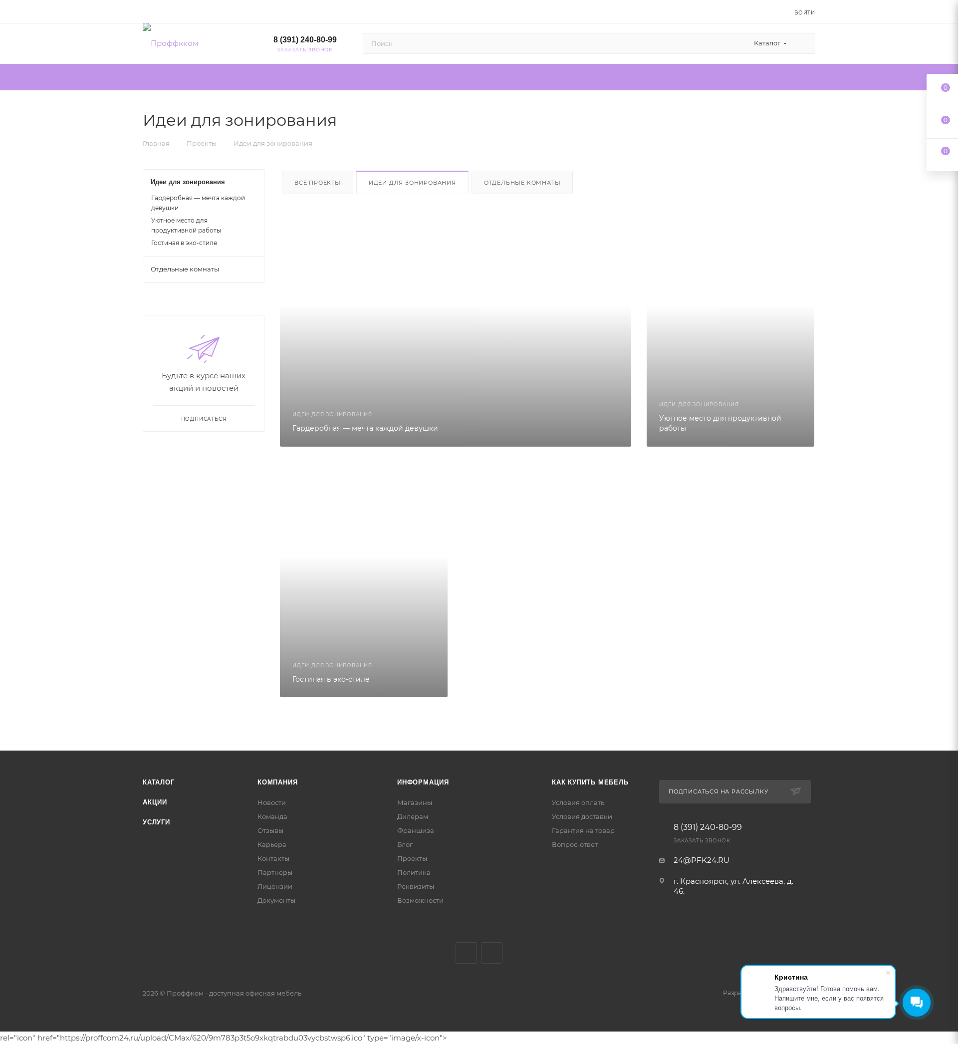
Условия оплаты (579, 802)
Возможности (420, 900)
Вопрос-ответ (575, 844)
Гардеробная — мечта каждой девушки (198, 203)
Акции (155, 802)
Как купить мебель (590, 782)
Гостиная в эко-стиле (184, 243)
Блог (405, 844)
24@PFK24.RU (701, 860)
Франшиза (415, 830)
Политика (414, 872)
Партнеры (274, 872)
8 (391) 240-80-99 (305, 39)
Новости (271, 802)
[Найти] (803, 43)
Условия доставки (582, 816)
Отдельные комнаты (522, 182)
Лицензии (274, 886)
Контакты (273, 858)
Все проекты (317, 182)
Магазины (414, 802)
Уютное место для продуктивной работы (186, 225)
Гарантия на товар (583, 830)
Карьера (271, 844)
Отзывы (270, 830)
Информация (423, 782)
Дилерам (412, 816)
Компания (277, 782)
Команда (272, 816)
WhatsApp (491, 953)
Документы (276, 900)
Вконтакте (466, 953)
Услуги (156, 822)
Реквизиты (415, 886)
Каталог (159, 782)
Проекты (412, 858)
